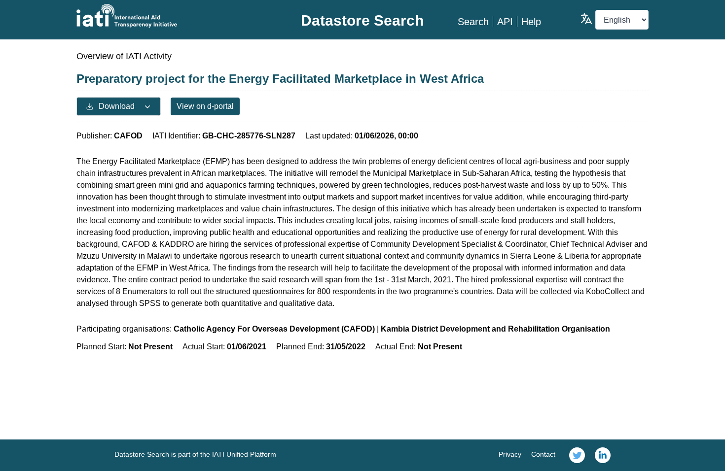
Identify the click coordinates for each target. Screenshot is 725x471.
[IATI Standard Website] (171, 16)
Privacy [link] (510, 454)
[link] (577, 455)
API (505, 21)
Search (473, 21)
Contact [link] (543, 454)
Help (531, 21)
